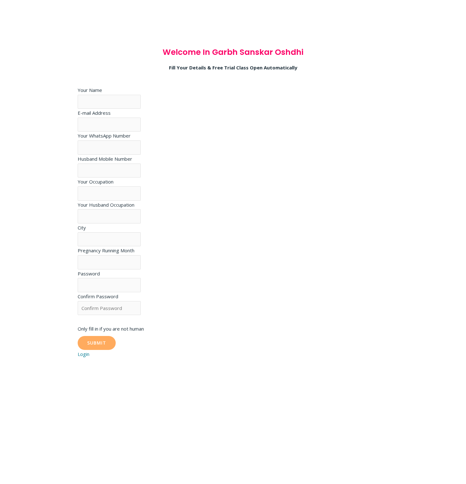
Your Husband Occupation (106, 205)
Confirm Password (98, 296)
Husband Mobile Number (105, 159)
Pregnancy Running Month (106, 250)
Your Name (90, 90)
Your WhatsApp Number (104, 135)
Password (89, 273)
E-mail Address (94, 113)
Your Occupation (95, 181)
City (82, 227)
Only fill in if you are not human (111, 329)
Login (83, 354)
